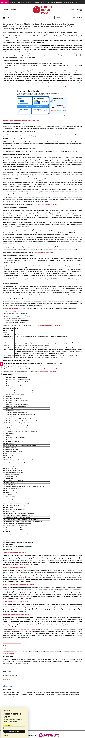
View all (82, 2)
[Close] (26, 709)
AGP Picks (4, 2)
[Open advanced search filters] (74, 17)
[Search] (70, 17)
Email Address (7, 725)
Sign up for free (14, 731)
